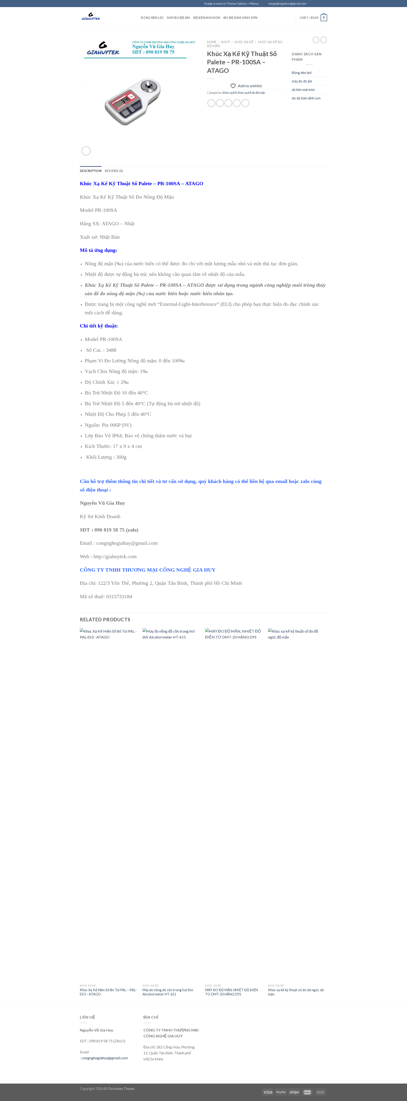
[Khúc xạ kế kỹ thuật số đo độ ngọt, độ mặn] (297, 805)
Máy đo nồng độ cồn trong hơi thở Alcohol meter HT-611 (167, 992)
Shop (225, 42)
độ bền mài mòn (206, 18)
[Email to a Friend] (228, 103)
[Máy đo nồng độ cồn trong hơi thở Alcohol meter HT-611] (171, 805)
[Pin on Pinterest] (237, 103)
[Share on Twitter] (220, 103)
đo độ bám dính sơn (241, 18)
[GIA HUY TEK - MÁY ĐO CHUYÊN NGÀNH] (103, 17)
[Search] (136, 17)
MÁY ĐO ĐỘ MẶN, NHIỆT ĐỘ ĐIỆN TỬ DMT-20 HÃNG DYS (231, 992)
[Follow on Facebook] (311, 3)
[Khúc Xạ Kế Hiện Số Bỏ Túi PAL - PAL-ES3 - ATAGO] (109, 805)
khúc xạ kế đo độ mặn (251, 92)
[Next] (325, 817)
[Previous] (80, 817)
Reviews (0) (114, 171)
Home (211, 42)
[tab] (91, 171)
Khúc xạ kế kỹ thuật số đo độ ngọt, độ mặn (296, 992)
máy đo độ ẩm (178, 18)
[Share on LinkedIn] (245, 103)
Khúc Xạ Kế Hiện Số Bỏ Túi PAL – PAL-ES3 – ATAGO (108, 992)
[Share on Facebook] (211, 103)
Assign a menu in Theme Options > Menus (231, 3)
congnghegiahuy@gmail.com (104, 1058)
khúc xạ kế (243, 42)
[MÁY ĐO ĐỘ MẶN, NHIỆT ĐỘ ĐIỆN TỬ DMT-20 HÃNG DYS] (234, 805)
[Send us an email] (324, 3)
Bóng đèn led (152, 18)
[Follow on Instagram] (315, 3)
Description (91, 171)
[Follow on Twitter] (320, 3)
